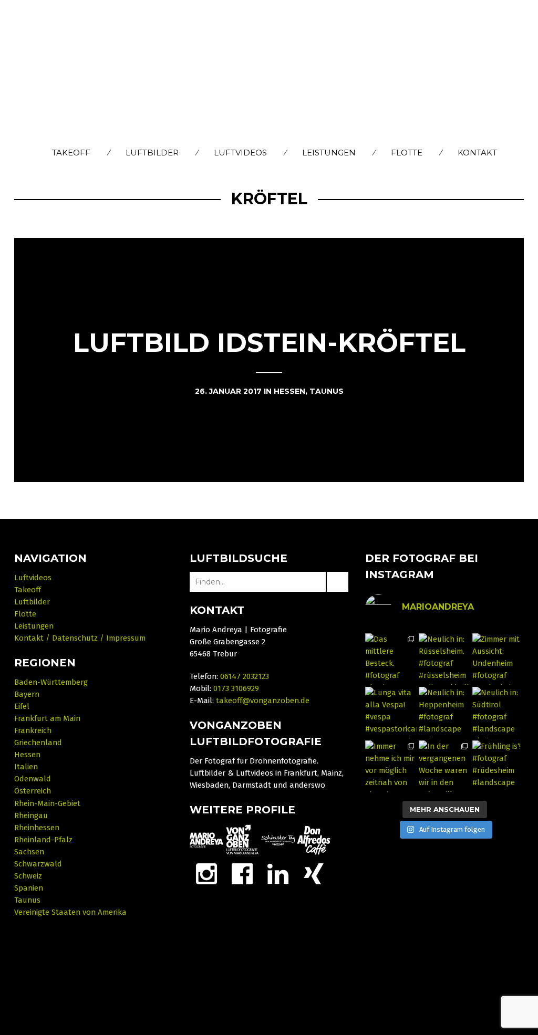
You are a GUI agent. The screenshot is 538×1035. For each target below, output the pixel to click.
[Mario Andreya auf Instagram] (206, 873)
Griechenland (38, 742)
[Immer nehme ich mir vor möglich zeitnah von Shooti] (391, 766)
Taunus (27, 900)
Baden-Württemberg (51, 682)
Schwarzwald (38, 864)
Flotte (406, 153)
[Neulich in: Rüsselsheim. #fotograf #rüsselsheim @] (444, 659)
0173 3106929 (236, 688)
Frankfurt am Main (47, 718)
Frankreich (32, 730)
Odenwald (32, 778)
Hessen (27, 754)
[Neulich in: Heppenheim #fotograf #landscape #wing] (444, 712)
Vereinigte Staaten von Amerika (70, 912)
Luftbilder (152, 153)
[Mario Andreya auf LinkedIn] (278, 873)
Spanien (28, 888)
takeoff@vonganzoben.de (262, 700)
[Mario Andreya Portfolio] (206, 839)
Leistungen (329, 153)
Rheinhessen (36, 827)
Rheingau (31, 815)
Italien (26, 766)
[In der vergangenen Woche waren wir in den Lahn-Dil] (444, 766)
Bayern (26, 694)
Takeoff (71, 153)
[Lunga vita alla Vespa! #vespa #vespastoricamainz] (391, 712)
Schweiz (28, 876)
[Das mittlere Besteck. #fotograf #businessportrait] (391, 659)
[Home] (269, 72)
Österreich (32, 791)
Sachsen (29, 851)
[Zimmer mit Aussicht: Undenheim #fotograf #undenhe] (498, 659)
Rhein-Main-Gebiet (47, 803)
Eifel (21, 706)
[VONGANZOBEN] (242, 839)
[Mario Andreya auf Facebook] (242, 873)
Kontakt (477, 153)
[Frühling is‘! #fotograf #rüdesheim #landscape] (498, 766)
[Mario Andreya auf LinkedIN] (313, 873)
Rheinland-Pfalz (43, 839)
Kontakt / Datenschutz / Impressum (80, 638)
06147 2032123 (244, 676)
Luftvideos (240, 153)
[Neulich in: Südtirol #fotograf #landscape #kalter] (498, 712)
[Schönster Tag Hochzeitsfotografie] (278, 839)
